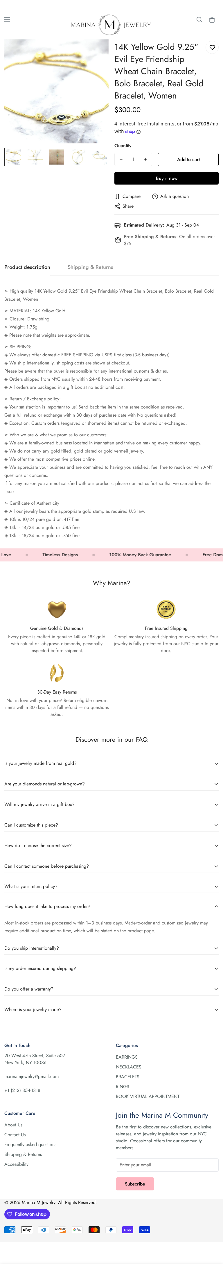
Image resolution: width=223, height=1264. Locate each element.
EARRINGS (127, 1057)
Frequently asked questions (30, 1144)
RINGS (122, 1086)
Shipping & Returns (23, 1154)
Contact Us (15, 1134)
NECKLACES (128, 1067)
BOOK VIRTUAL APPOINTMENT (147, 1096)
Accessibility (16, 1164)
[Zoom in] (96, 51)
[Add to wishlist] (212, 47)
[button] (212, 19)
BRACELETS (127, 1076)
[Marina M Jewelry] (111, 19)
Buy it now (166, 178)
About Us (13, 1124)
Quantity (123, 145)
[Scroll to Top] (211, 1232)
